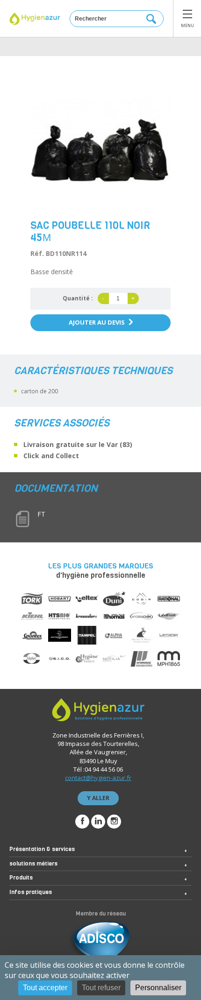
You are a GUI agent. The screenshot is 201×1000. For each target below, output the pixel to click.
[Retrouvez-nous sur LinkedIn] (98, 822)
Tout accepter (45, 988)
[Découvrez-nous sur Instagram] (114, 822)
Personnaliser (158, 988)
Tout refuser (101, 988)
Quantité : (78, 298)
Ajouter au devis (97, 322)
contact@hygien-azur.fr (98, 777)
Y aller (98, 798)
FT (41, 514)
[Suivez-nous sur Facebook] (82, 822)
